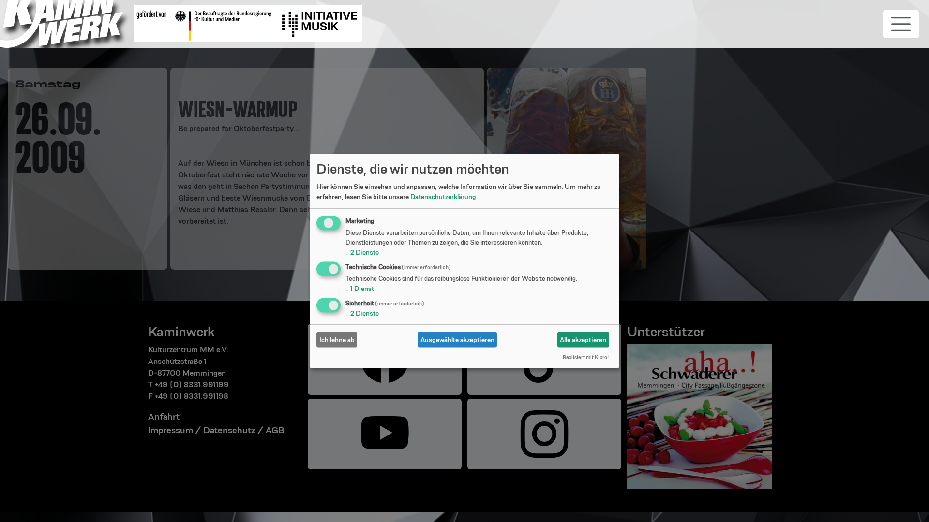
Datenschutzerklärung (443, 197)
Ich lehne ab (337, 339)
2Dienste (362, 252)
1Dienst (359, 288)
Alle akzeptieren (583, 339)
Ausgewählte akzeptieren (457, 339)
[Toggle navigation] (901, 24)
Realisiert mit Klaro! (586, 357)
